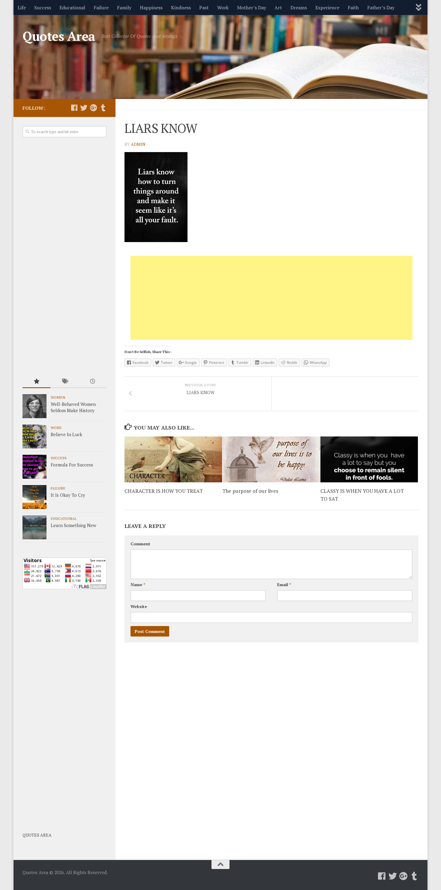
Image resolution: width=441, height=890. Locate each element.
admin (138, 144)
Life (22, 7)
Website (138, 606)
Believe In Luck (66, 434)
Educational (72, 7)
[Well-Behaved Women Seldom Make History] (34, 406)
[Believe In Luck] (34, 436)
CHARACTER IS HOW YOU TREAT (163, 490)
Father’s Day (380, 7)
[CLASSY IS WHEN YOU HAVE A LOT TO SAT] (369, 459)
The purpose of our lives (250, 490)
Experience (327, 7)
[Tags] (64, 381)
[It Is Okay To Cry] (34, 497)
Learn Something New (73, 525)
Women (58, 397)
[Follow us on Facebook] (74, 107)
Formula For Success (72, 465)
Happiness (151, 7)
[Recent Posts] (92, 381)
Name (137, 584)
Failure (101, 7)
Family (124, 7)
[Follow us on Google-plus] (93, 107)
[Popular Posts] (36, 381)
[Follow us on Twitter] (83, 107)
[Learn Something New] (34, 527)
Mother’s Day (251, 7)
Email (284, 584)
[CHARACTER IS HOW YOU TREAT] (173, 459)
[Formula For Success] (34, 467)
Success (42, 7)
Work (223, 7)
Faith (353, 7)
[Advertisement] (271, 298)
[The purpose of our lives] (271, 459)
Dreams (298, 7)
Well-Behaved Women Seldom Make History (73, 407)
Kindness (181, 7)
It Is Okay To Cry (68, 495)
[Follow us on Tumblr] (102, 107)
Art (278, 7)
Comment (140, 544)
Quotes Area (58, 36)
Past (204, 7)
